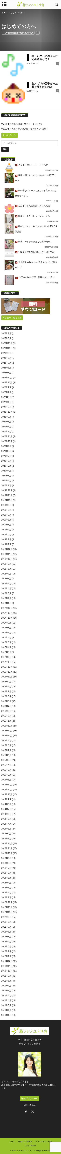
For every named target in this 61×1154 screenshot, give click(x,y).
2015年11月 (6, 730)
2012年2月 (6, 951)
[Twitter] (33, 1112)
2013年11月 (6, 848)
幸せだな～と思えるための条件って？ (45, 57)
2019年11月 (6, 495)
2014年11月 (6, 789)
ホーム (4, 12)
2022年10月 (6, 382)
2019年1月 (6, 544)
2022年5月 (6, 397)
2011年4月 (6, 1000)
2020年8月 (6, 451)
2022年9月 (6, 387)
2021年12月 (6, 412)
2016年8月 (6, 686)
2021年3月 (6, 426)
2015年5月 (6, 760)
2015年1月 (6, 779)
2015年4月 (6, 765)
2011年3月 (6, 1005)
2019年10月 (6, 500)
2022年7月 (6, 392)
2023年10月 (6, 348)
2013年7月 (6, 868)
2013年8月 (6, 863)
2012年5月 (6, 936)
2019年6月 (6, 520)
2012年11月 (6, 907)
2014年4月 (6, 824)
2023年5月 (6, 372)
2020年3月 (6, 475)
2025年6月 (6, 338)
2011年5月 (6, 995)
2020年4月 (6, 471)
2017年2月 (6, 657)
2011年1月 (6, 1015)
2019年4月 (6, 529)
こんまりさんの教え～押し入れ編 (34, 206)
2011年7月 (6, 985)
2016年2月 (6, 716)
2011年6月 (6, 990)
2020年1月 (6, 485)
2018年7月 (6, 574)
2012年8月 (6, 922)
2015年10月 (6, 735)
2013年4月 (6, 882)
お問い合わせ (29, 1105)
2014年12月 (6, 784)
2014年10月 (6, 794)
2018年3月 (6, 593)
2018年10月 (6, 559)
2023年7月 (6, 363)
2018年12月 (6, 549)
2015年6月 (6, 755)
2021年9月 (6, 417)
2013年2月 (6, 892)
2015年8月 (6, 745)
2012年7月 (6, 927)
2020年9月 (6, 446)
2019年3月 (6, 534)
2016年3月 (6, 711)
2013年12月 (6, 843)
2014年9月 (6, 799)
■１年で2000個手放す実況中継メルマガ (18, 33)
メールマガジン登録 (44, 1141)
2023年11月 (6, 343)
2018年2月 (6, 598)
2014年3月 (6, 829)
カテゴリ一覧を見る (12, 318)
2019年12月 (6, 490)
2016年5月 (6, 701)
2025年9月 (6, 333)
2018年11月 (6, 554)
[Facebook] (26, 1112)
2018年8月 (6, 569)
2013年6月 (6, 873)
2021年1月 (6, 431)
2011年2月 (6, 1010)
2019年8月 (6, 510)
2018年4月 (6, 588)
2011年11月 (6, 966)
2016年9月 (6, 681)
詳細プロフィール (29, 1098)
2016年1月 (6, 721)
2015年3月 (6, 770)
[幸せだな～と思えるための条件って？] (13, 65)
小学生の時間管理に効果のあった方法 (37, 277)
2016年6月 (6, 696)
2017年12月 (6, 608)
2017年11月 (6, 613)
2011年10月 (6, 971)
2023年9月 (6, 353)
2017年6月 (6, 637)
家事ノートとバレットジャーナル (34, 216)
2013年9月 (6, 858)
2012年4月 (6, 941)
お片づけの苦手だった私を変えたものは (45, 85)
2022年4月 (6, 402)
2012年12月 (6, 902)
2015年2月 (6, 775)
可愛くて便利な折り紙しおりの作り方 (36, 252)
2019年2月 (6, 539)
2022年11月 (6, 377)
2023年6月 (6, 368)
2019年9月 (6, 505)
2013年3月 (6, 887)
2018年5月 (6, 583)
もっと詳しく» (9, 135)
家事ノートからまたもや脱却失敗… (35, 241)
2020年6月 (6, 461)
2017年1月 (6, 662)
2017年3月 (6, 652)
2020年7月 (6, 456)
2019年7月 (6, 515)
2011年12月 (6, 961)
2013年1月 (6, 897)
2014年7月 (6, 809)
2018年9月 (6, 564)
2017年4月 (6, 647)
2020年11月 (6, 436)
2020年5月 (6, 466)
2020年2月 (6, 480)
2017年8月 (6, 627)
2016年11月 (6, 672)
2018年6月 (6, 578)
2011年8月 (6, 981)
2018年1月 (6, 603)
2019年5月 (6, 524)
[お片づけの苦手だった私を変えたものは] (13, 93)
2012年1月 (6, 956)
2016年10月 (6, 676)
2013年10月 (6, 853)
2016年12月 (6, 667)
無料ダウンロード (25, 1141)
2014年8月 (6, 804)
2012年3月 (6, 946)
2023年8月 (6, 358)
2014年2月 (6, 833)
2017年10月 (6, 618)
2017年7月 (6, 632)
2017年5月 (6, 642)
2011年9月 (6, 976)
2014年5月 (6, 819)
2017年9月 (6, 623)
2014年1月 (6, 838)
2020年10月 (6, 441)
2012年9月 (6, 917)
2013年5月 (6, 878)
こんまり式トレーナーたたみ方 (33, 165)
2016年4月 (6, 706)
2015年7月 (6, 750)
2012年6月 (6, 932)
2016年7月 (6, 691)
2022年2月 (6, 407)
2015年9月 (6, 740)
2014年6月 (6, 814)
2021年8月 (6, 421)
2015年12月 (6, 726)
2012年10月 (6, 912)
